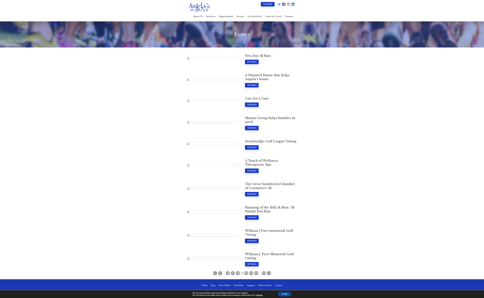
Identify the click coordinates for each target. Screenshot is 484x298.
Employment (226, 16)
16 (228, 273)
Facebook (284, 4)
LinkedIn (293, 4)
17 (233, 273)
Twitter (279, 4)
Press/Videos (224, 285)
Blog (213, 285)
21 (251, 273)
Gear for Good (273, 16)
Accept (284, 294)
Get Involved (254, 16)
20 (246, 273)
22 (256, 273)
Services (210, 16)
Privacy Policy (265, 285)
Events (240, 16)
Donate (267, 4)
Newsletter (239, 285)
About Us (198, 16)
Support (251, 285)
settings (259, 295)
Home (205, 285)
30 (263, 273)
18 (238, 273)
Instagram (288, 4)
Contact (289, 16)
